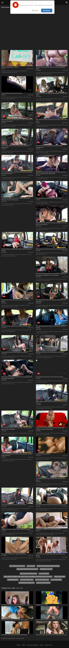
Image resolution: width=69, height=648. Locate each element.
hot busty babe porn (26, 579)
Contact (41, 645)
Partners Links (48, 645)
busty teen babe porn (43, 582)
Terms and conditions (32, 645)
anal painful (31, 566)
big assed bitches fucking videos (27, 569)
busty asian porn (59, 576)
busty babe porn (13, 579)
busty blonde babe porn (26, 582)
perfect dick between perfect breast (48, 566)
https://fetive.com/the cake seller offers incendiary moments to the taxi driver (28, 576)
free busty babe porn (42, 579)
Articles (19, 645)
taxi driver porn (44, 573)
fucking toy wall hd (46, 569)
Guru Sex (19, 588)
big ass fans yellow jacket (28, 573)
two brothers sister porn (17, 566)
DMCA (23, 645)
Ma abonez (46, 10)
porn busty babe (56, 579)
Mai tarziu (35, 10)
